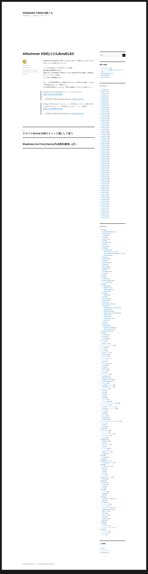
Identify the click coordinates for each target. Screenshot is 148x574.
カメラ (102, 342)
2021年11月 (104, 115)
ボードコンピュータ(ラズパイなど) (110, 421)
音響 (102, 529)
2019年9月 (104, 162)
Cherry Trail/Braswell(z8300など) (113, 253)
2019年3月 (104, 172)
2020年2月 (104, 152)
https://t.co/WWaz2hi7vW (53, 109)
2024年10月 (104, 93)
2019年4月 (104, 171)
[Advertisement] (74, 39)
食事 (104, 520)
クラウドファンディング (107, 345)
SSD (104, 372)
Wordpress (106, 354)
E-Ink (104, 484)
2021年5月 (104, 125)
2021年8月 (104, 120)
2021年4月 (104, 127)
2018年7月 (104, 187)
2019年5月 (104, 169)
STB (102, 333)
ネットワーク (104, 389)
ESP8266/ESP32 (107, 280)
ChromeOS (105, 298)
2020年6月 (104, 145)
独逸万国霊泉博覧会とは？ (107, 73)
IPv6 (104, 390)
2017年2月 (104, 207)
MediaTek (105, 259)
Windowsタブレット (108, 387)
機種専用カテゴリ (105, 461)
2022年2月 (104, 109)
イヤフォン (105, 531)
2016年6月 (104, 214)
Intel (104, 248)
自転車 (102, 480)
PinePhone (105, 378)
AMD (104, 237)
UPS (104, 446)
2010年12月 (104, 217)
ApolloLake (107, 250)
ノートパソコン (105, 405)
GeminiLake (107, 255)
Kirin (104, 257)
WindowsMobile (107, 331)
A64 (24, 70)
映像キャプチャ (106, 452)
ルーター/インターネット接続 (110, 403)
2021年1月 (103, 133)
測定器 (104, 493)
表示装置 (103, 482)
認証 (104, 361)
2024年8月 (104, 95)
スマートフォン (105, 374)
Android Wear (107, 289)
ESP (104, 244)
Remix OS (106, 291)
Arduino (105, 278)
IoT (102, 277)
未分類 (102, 459)
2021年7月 (104, 122)
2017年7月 (104, 203)
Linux (35, 70)
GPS (104, 443)
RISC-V (105, 266)
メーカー (103, 423)
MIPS (104, 260)
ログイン (103, 547)
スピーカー (105, 533)
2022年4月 (104, 106)
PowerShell (106, 419)
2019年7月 (104, 165)
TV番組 (104, 502)
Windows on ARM (109, 327)
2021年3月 (103, 129)
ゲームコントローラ (108, 434)
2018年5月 (104, 190)
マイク (104, 535)
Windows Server (108, 329)
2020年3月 (104, 151)
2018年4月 (104, 192)
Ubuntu (106, 316)
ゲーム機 (103, 347)
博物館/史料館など (107, 509)
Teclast (104, 426)
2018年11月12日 (78, 99)
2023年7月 (104, 100)
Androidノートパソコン (109, 407)
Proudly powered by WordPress (45, 564)
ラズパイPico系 (106, 282)
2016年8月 (104, 210)
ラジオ (104, 475)
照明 (104, 495)
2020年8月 (104, 142)
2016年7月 (104, 212)
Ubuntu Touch (108, 318)
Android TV (107, 288)
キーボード (105, 432)
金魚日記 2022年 (105, 75)
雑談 (102, 497)
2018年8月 (104, 185)
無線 (102, 464)
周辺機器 (103, 439)
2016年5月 (104, 216)
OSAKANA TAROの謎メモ (38, 12)
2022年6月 (104, 104)
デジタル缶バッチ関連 (106, 68)
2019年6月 (104, 167)
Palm (104, 322)
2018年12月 (104, 178)
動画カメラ (105, 343)
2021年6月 (104, 124)
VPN (104, 396)
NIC (103, 392)
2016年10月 (104, 208)
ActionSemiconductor (109, 232)
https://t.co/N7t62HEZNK (52, 94)
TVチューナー (106, 444)
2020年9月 (104, 140)
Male (104, 425)
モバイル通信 (106, 401)
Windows (105, 325)
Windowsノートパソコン (109, 408)
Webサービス (106, 352)
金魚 (104, 517)
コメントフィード (105, 551)
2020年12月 (104, 134)
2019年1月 (103, 176)
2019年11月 (104, 158)
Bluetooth (105, 441)
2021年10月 (104, 116)
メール (104, 360)
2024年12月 (104, 91)
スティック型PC (105, 363)
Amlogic (105, 239)
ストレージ (104, 370)
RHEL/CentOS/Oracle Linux (111, 313)
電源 (102, 522)
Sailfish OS (107, 315)
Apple (104, 241)
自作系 (104, 414)
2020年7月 (104, 143)
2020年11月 (104, 136)
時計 (102, 455)
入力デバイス (104, 430)
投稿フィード (104, 549)
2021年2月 (104, 131)
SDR (104, 471)
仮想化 (102, 428)
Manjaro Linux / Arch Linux (111, 307)
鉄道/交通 (105, 518)
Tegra (104, 273)
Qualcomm (105, 262)
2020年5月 (104, 147)
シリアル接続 (106, 448)
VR (103, 488)
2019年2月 (104, 174)
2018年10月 (104, 181)
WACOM (105, 479)
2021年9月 (104, 118)
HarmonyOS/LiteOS (108, 304)
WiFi (104, 398)
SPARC (104, 269)
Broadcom (105, 242)
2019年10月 (104, 160)
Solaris (104, 324)
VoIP (104, 394)
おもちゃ (103, 340)
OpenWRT (106, 309)
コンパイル (105, 506)
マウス (104, 437)
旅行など (105, 515)
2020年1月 (104, 154)
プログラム (104, 416)
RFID (104, 470)
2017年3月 (103, 205)
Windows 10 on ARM (108, 379)
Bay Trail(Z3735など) (109, 251)
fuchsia (105, 302)
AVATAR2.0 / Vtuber (108, 499)
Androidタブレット (108, 385)
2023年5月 (104, 102)
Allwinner (28, 70)
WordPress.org (105, 552)
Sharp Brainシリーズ (108, 462)
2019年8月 (104, 163)
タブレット (104, 383)
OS (23, 72)
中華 (104, 412)
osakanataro (26, 65)
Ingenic (105, 246)
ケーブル (105, 491)
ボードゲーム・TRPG (108, 508)
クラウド (105, 356)
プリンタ (105, 450)
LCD (104, 486)
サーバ (102, 349)
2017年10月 (104, 199)
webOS (106, 320)
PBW (104, 500)
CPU (32, 70)
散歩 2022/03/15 (105, 77)
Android (105, 286)
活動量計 (105, 453)
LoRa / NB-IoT (106, 466)
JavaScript (105, 417)
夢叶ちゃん (105, 511)
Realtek (105, 264)
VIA (103, 275)
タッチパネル (106, 435)
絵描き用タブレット (106, 477)
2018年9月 (104, 183)
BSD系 (104, 297)
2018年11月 (104, 180)
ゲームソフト (106, 504)
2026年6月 (104, 89)
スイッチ (105, 399)
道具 (102, 490)
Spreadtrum (106, 271)
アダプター (105, 526)
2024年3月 (104, 97)
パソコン (103, 410)
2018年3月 (103, 194)
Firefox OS (105, 300)
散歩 (104, 513)
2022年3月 (104, 107)
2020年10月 (104, 138)
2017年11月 (104, 198)
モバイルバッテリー (108, 527)
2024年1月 (104, 98)
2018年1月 (103, 196)
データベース (106, 358)
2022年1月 (104, 111)
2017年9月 (104, 201)
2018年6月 (104, 189)
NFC (104, 468)
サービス (103, 351)
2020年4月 (104, 149)
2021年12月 (104, 113)
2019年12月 (104, 156)
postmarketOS (108, 311)
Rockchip (105, 268)
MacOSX (106, 295)
